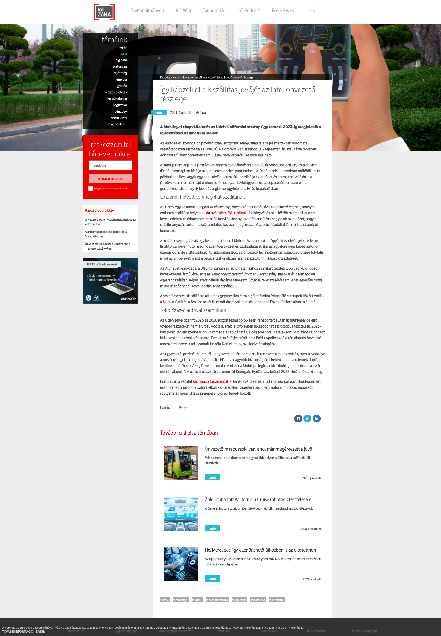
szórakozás (119, 117)
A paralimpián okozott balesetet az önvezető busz (106, 234)
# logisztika (239, 600)
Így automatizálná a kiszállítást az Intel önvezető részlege (218, 77)
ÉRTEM (40, 631)
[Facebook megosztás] (298, 418)
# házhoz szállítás (217, 600)
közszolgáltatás (116, 92)
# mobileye (180, 600)
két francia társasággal (210, 381)
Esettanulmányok (147, 10)
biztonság (120, 66)
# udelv (196, 600)
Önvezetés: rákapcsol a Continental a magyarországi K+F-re (107, 246)
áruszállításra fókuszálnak (226, 212)
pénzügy (121, 111)
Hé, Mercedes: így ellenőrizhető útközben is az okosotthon (260, 550)
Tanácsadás (214, 10)
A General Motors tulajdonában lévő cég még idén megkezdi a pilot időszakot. (259, 508)
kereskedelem (117, 98)
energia (121, 79)
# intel (165, 600)
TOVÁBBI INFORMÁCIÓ (18, 631)
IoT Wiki (183, 10)
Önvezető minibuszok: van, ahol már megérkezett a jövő (258, 449)
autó (123, 53)
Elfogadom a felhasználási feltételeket (110, 188)
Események (283, 10)
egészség (120, 72)
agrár (123, 47)
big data (121, 60)
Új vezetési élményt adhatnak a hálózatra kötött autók (110, 222)
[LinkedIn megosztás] (317, 418)
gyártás (121, 85)
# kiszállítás (258, 600)
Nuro (167, 301)
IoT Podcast (248, 10)
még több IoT (117, 124)
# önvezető (276, 600)
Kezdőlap (166, 77)
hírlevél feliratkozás (110, 179)
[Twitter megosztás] (307, 418)
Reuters (184, 407)
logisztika (120, 105)
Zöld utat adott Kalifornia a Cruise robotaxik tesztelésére (258, 499)
